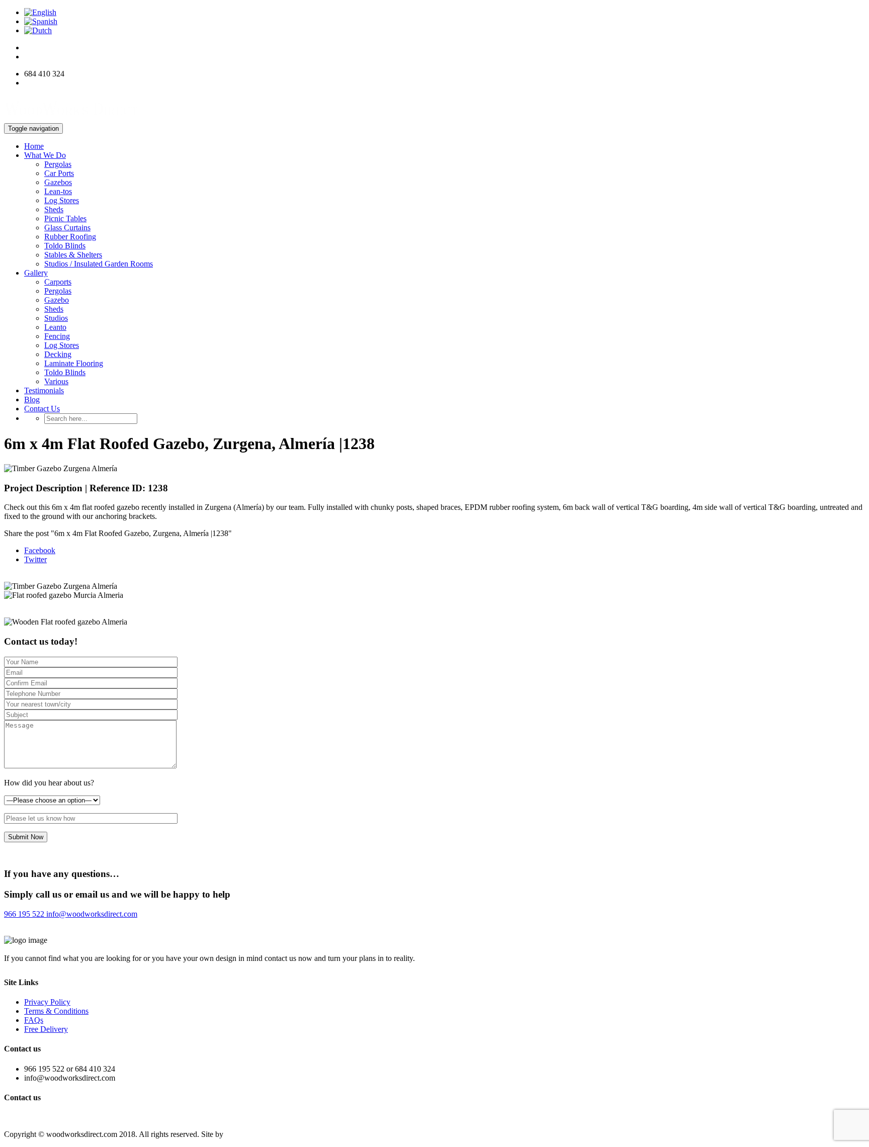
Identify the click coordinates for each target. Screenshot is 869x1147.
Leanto (55, 327)
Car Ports (59, 173)
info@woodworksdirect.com (69, 82)
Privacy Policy (47, 1002)
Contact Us (42, 408)
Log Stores (61, 200)
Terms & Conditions (56, 1011)
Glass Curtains (67, 227)
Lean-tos (58, 191)
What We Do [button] (45, 155)
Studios (56, 318)
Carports (57, 282)
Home (34, 146)
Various (56, 381)
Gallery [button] (36, 273)
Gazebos (58, 182)
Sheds (53, 209)
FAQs (33, 1020)
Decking (57, 354)
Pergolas (57, 164)
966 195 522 (24, 914)
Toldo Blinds (64, 245)
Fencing (57, 336)
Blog (32, 399)
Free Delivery (46, 1029)
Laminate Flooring (73, 363)
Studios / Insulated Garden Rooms (98, 263)
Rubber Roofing (70, 236)
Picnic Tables (65, 218)
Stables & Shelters (73, 254)
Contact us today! (39, 1117)
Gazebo (56, 300)
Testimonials (44, 390)
